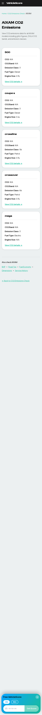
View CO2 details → (13, 81)
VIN (6, 702)
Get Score (31, 708)
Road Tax (12, 267)
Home (4, 13)
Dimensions (7, 270)
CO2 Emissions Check (16, 13)
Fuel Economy (25, 267)
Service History (21, 270)
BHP (3, 267)
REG (14, 702)
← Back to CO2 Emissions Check (16, 280)
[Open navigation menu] (2, 3)
